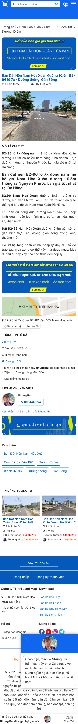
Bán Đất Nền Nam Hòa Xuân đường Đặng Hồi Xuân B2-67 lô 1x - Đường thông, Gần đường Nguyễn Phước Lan (20, 520)
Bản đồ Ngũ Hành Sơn (53, 608)
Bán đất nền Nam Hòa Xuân (39, 176)
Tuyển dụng (9, 637)
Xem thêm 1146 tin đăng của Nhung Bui (26, 411)
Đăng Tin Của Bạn (39, 563)
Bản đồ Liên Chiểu (51, 614)
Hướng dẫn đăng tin (14, 632)
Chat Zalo (69, 721)
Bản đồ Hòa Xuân (50, 602)
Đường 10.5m (48, 462)
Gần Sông (60, 471)
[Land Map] (5, 4)
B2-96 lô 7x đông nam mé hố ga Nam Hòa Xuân (39, 153)
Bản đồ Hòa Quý (50, 597)
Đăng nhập (21, 577)
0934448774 (32, 402)
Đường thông (37, 471)
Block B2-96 (13, 471)
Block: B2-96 (11, 342)
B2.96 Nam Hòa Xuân (20, 195)
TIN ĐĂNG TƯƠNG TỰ (17, 491)
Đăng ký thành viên (50, 577)
